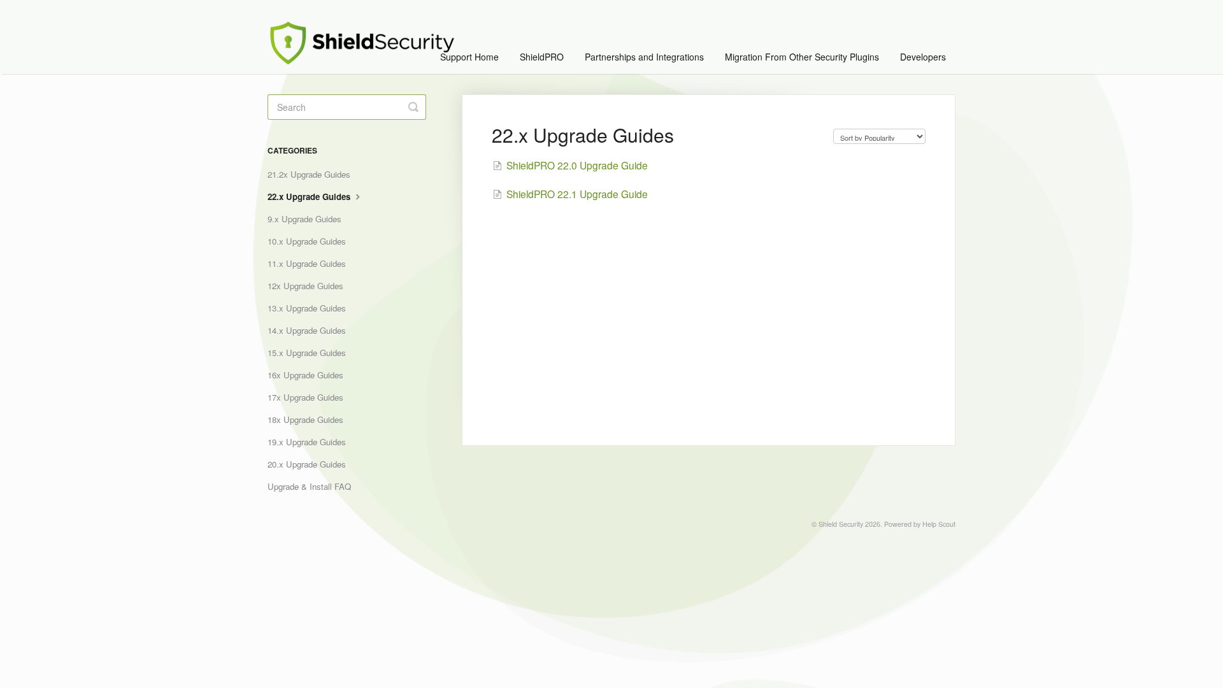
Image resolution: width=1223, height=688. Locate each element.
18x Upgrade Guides (305, 419)
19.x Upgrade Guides (307, 442)
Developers (923, 56)
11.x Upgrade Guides (307, 263)
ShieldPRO (542, 56)
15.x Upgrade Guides (307, 353)
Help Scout (938, 524)
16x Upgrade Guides (305, 375)
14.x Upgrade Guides (307, 330)
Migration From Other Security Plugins (802, 56)
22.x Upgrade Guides (310, 196)
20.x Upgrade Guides (307, 464)
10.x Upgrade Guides (307, 241)
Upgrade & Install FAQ (309, 486)
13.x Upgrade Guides (307, 308)
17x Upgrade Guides (305, 397)
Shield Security (841, 524)
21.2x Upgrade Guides (309, 174)
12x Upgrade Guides (305, 286)
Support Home (469, 56)
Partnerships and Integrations (644, 56)
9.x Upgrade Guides (304, 219)
